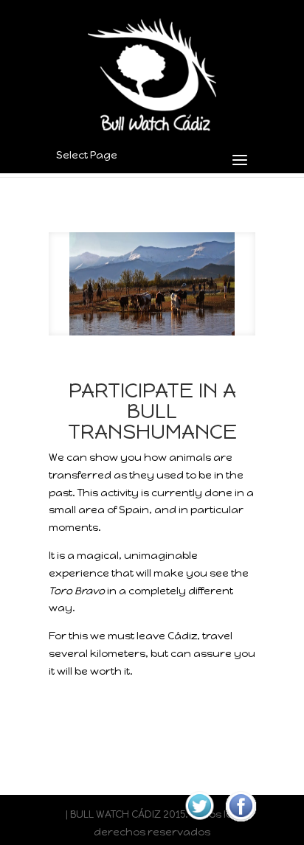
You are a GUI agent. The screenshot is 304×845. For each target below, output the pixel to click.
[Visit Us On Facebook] (240, 823)
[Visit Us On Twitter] (199, 823)
